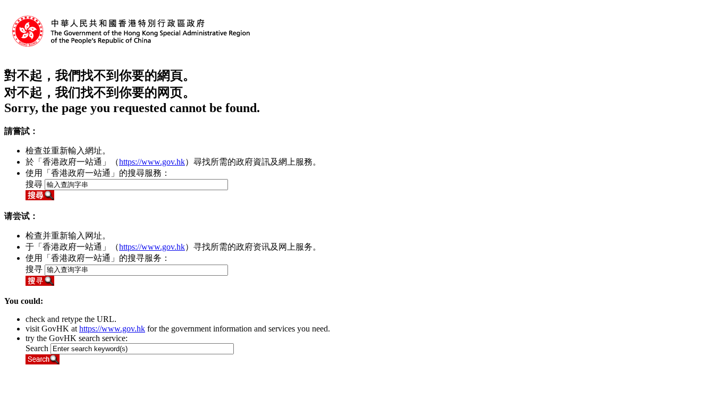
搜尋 (34, 184)
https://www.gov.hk (152, 161)
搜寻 (34, 269)
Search (37, 348)
